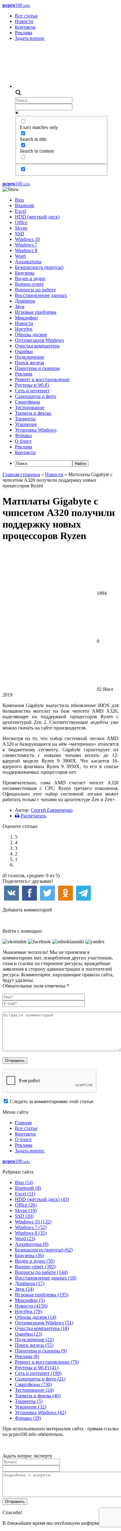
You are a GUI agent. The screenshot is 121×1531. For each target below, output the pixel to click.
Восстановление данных (41, 295)
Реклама (23, 32)
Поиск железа (29, 362)
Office (21, 222)
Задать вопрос (30, 38)
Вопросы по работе (35, 289)
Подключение (29, 357)
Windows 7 (26, 244)
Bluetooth (24, 205)
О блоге (23, 441)
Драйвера (25, 301)
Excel (20, 211)
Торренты (25, 418)
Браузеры (24, 272)
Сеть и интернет (32, 390)
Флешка (23, 435)
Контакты (25, 27)
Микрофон (26, 317)
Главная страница (21, 474)
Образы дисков (31, 334)
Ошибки (24, 351)
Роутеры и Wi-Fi (32, 385)
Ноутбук (24, 329)
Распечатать (33, 815)
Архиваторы (28, 261)
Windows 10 (27, 239)
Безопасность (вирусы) (39, 267)
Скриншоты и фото (35, 396)
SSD (19, 233)
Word (20, 256)
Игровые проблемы (35, 312)
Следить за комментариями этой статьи (51, 1101)
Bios (19, 200)
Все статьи (26, 15)
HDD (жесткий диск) (37, 216)
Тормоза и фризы (33, 413)
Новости (24, 21)
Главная (23, 1122)
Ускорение (26, 424)
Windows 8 (26, 250)
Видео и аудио (30, 278)
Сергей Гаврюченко (52, 810)
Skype (21, 228)
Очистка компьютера (37, 345)
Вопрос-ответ (29, 284)
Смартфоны (27, 401)
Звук (20, 306)
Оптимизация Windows (39, 340)
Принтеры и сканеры (37, 368)
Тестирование (29, 407)
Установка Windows (35, 430)
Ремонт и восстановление (42, 379)
